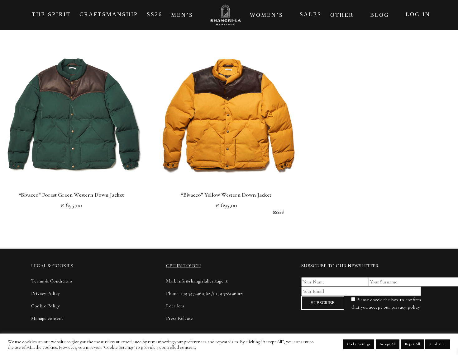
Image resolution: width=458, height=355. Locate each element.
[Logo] (225, 15)
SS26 (154, 14)
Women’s (268, 15)
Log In (418, 14)
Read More (437, 344)
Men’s (183, 15)
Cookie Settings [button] (358, 344)
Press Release (179, 318)
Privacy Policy (45, 293)
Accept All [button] (387, 344)
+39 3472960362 (195, 293)
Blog (381, 15)
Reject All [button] (412, 344)
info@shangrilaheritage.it (202, 281)
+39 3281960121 (230, 293)
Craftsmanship (108, 14)
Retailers (175, 306)
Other (343, 15)
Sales (311, 14)
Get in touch (183, 266)
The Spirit (51, 14)
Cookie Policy (45, 306)
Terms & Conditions (52, 281)
